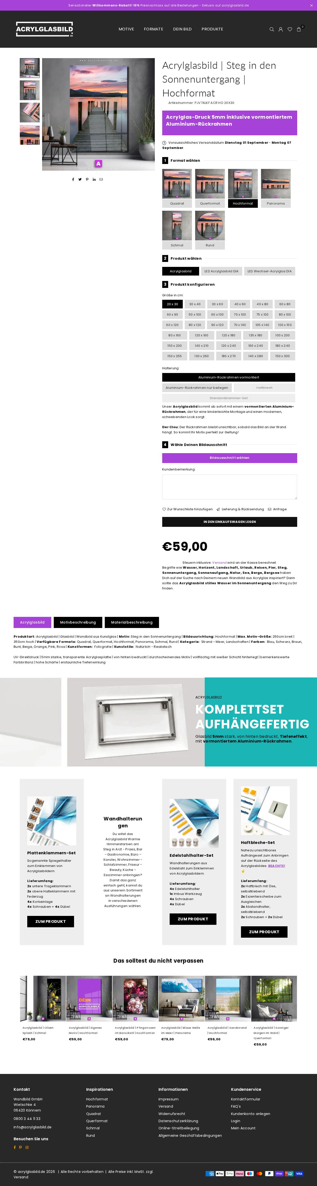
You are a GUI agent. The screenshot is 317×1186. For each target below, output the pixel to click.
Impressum (168, 1099)
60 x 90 (172, 314)
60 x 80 (285, 304)
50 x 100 (195, 314)
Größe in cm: (173, 295)
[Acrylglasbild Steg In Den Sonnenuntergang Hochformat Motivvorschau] (30, 90)
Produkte (212, 29)
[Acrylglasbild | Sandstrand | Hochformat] (228, 999)
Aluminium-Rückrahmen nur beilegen (197, 387)
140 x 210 (202, 345)
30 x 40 (195, 304)
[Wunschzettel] (289, 29)
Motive (126, 29)
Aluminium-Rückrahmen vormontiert (228, 377)
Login (235, 1120)
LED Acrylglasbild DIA (221, 271)
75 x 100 (262, 314)
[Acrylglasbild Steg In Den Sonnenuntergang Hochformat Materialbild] (30, 112)
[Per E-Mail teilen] (101, 179)
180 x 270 (229, 356)
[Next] (148, 114)
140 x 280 (255, 356)
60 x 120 (172, 325)
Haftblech (264, 387)
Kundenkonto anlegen (250, 1113)
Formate (153, 29)
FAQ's (236, 1106)
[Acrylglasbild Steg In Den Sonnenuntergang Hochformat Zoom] (30, 135)
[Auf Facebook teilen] (73, 179)
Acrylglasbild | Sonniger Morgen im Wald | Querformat (271, 1033)
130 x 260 (201, 356)
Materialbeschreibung (132, 622)
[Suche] (271, 29)
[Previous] (49, 114)
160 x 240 (255, 345)
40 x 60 (240, 304)
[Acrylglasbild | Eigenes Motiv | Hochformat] (89, 999)
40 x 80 (262, 304)
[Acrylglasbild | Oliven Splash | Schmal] (43, 999)
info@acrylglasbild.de (33, 1127)
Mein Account (243, 1128)
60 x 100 (217, 314)
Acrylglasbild (180, 271)
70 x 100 (240, 314)
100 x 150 (284, 325)
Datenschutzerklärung (178, 1120)
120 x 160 (201, 335)
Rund (210, 245)
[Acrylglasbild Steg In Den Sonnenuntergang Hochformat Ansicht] (29, 68)
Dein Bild (182, 29)
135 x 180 (255, 335)
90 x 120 (217, 325)
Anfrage (279, 509)
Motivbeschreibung (78, 622)
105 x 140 (262, 325)
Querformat (210, 203)
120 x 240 (228, 345)
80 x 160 (174, 335)
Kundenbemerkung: (178, 469)
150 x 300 (282, 356)
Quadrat (177, 203)
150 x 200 (174, 345)
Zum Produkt (50, 921)
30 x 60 (217, 304)
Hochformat (243, 203)
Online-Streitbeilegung (178, 1128)
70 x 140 (240, 325)
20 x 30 (172, 304)
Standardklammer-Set (229, 398)
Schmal (177, 245)
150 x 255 (174, 356)
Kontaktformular (246, 1099)
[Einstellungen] (280, 29)
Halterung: (171, 368)
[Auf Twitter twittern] (80, 179)
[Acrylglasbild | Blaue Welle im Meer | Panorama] (182, 999)
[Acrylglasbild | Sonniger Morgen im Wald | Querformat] (274, 999)
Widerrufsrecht (171, 1113)
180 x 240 (282, 345)
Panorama (276, 203)
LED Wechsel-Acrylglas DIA (270, 271)
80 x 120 (195, 325)
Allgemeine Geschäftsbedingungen (190, 1135)
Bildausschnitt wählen (229, 457)
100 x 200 (282, 335)
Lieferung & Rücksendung (242, 509)
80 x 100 (285, 314)
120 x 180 (228, 335)
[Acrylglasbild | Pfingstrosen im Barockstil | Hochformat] (135, 999)
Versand (219, 562)
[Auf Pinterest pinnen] (87, 179)
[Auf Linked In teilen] (94, 179)
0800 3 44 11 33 (27, 1118)
